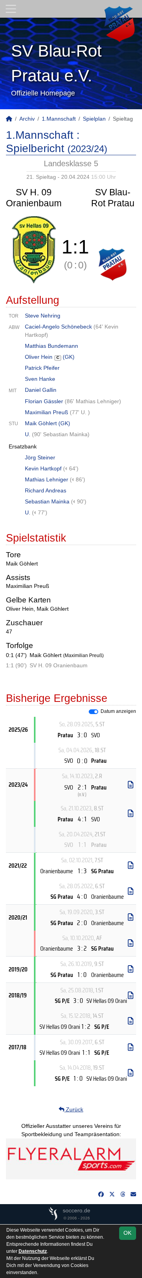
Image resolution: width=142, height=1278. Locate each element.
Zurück (73, 1109)
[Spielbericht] (130, 785)
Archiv (27, 119)
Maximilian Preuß (46, 412)
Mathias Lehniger (46, 479)
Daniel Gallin (40, 390)
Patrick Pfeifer (42, 368)
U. (28, 434)
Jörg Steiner (40, 457)
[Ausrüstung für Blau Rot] (71, 1158)
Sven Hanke (40, 379)
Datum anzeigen (118, 711)
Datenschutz (33, 1251)
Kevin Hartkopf (43, 468)
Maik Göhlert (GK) (47, 423)
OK (127, 1233)
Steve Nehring (42, 315)
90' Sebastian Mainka (61, 434)
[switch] (93, 711)
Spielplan (94, 119)
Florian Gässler (44, 401)
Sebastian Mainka (47, 501)
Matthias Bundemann (51, 346)
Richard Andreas (45, 490)
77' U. (80, 412)
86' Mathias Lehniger (93, 401)
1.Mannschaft (59, 119)
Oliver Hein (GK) (50, 357)
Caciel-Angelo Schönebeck (58, 326)
